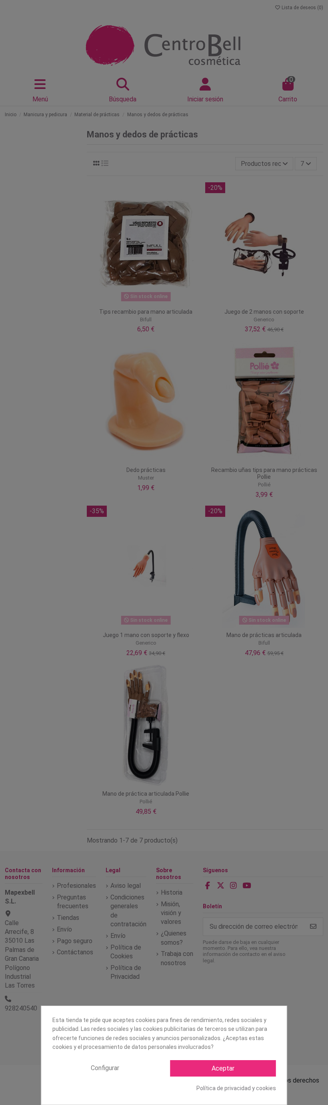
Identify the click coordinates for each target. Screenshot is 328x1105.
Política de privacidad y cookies (236, 1088)
